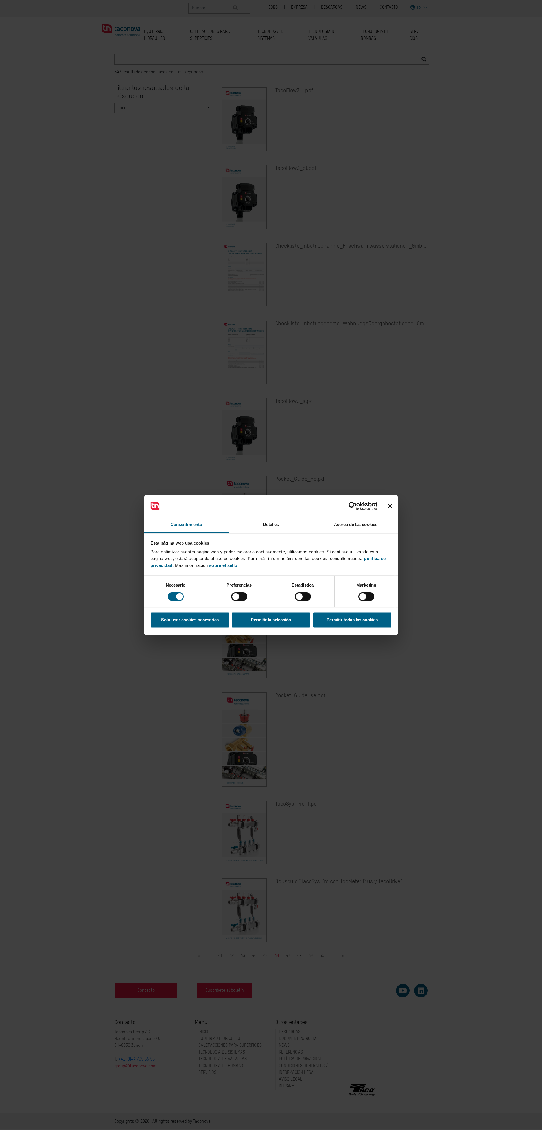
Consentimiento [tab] (186, 524)
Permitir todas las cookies (352, 620)
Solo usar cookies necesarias (190, 620)
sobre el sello (223, 565)
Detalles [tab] (271, 524)
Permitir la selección (271, 620)
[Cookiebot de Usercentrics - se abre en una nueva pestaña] (352, 506)
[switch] (239, 596)
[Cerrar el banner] (390, 506)
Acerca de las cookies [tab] (355, 524)
